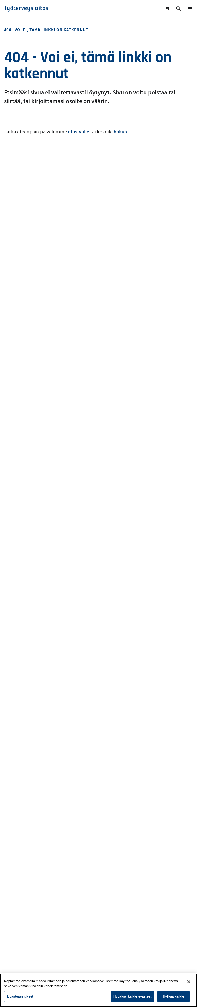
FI (167, 9)
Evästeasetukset (20, 996)
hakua (120, 131)
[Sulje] (188, 981)
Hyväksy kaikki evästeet (132, 996)
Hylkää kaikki (173, 996)
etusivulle (78, 131)
